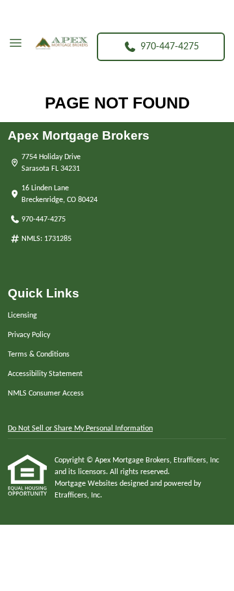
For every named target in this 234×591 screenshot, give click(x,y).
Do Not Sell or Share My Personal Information (80, 429)
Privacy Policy (29, 335)
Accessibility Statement (45, 374)
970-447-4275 (169, 47)
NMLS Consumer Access (46, 393)
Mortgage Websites (87, 484)
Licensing (22, 316)
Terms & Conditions (39, 354)
